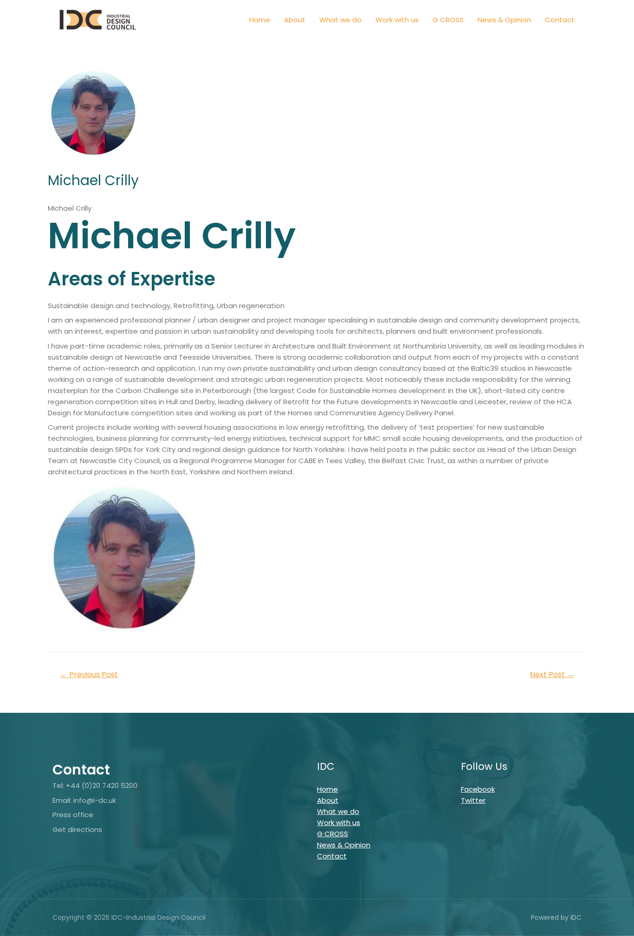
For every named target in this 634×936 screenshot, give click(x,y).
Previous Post (89, 674)
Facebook (478, 789)
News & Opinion (504, 20)
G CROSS (448, 20)
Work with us (397, 20)
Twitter (473, 800)
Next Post (552, 674)
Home (259, 20)
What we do (340, 20)
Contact (560, 20)
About (294, 20)
